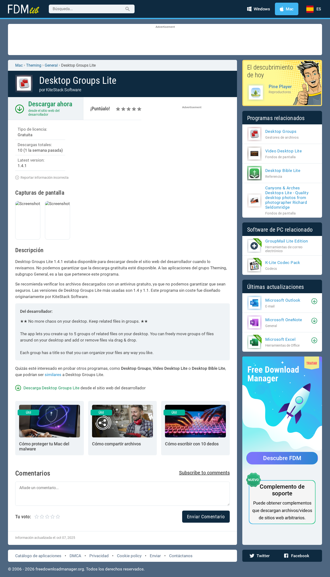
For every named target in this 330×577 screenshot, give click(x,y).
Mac (19, 65)
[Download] (314, 301)
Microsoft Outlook (283, 300)
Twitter (263, 555)
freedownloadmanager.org (60, 569)
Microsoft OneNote (283, 319)
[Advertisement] (165, 40)
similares (53, 374)
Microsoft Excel (280, 339)
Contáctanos (181, 555)
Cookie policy (129, 555)
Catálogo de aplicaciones (38, 555)
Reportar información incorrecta (45, 177)
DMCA (75, 555)
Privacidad (99, 555)
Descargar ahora (50, 104)
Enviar (155, 555)
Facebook (300, 555)
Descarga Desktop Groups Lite (51, 387)
